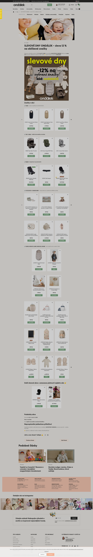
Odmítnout (42, 554)
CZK (78, 1)
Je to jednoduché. (46, 1)
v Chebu (73, 485)
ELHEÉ (35, 246)
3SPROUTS (31, 246)
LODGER (43, 246)
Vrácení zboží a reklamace (17, 544)
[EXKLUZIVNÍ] (31, 362)
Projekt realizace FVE (48, 544)
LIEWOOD (39, 246)
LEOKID (27, 246)
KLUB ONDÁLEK (20, 484)
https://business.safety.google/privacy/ (76, 549)
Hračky (32, 544)
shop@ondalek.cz (69, 539)
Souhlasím (50, 554)
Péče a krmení (33, 542)
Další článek (64, 440)
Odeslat (74, 518)
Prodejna (71, 484)
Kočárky (32, 537)
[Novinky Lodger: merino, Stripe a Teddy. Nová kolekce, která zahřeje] (60, 456)
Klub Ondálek (47, 542)
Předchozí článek (30, 440)
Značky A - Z (47, 537)
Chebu (78, 481)
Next (71, 119)
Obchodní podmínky (16, 546)
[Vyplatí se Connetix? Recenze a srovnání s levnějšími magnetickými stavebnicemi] (32, 456)
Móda (32, 546)
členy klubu (21, 479)
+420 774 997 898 (69, 540)
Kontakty (14, 537)
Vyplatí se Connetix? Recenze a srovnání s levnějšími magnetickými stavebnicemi (31, 469)
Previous (22, 119)
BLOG (36, 484)
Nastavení (46, 551)
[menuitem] (16, 9)
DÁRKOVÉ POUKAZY (55, 484)
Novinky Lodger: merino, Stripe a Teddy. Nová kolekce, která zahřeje (60, 469)
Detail (54, 269)
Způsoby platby (15, 542)
